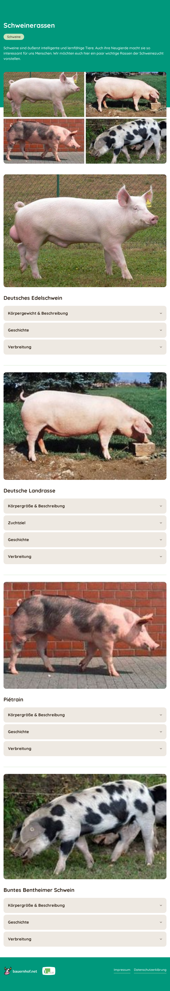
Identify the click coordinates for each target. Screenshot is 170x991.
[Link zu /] (20, 970)
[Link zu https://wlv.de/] (48, 970)
